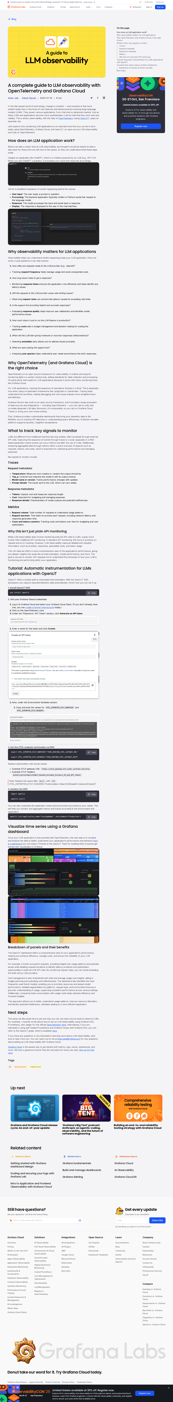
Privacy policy (145, 1227)
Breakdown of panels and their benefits (135, 68)
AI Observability (41, 1243)
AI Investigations (14, 1304)
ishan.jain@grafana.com (68, 1039)
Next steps (121, 70)
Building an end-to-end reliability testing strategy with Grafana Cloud (137, 1126)
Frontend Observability (17, 1282)
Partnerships (148, 1251)
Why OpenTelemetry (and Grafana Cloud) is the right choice (139, 39)
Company (108, 7)
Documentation (122, 1243)
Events (118, 1255)
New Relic (66, 1271)
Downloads (94, 1251)
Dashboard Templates (98, 1255)
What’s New (12, 1308)
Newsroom (147, 1255)
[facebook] (97, 98)
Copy (94, 593)
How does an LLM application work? (132, 32)
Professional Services (152, 1271)
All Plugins (66, 1247)
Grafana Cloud (35, 7)
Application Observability (18, 1263)
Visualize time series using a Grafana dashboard (137, 65)
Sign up (160, 7)
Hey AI (145, 1275)
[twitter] (91, 98)
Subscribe (157, 1220)
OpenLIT (84, 118)
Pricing (63, 7)
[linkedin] (103, 98)
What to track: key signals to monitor (132, 43)
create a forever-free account (39, 607)
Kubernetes (67, 1263)
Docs (98, 7)
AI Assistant (12, 1255)
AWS (63, 1251)
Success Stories (150, 1259)
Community (120, 1251)
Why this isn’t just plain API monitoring (134, 57)
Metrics (122, 54)
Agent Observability (16, 1259)
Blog (14, 19)
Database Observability (17, 1278)
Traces (122, 46)
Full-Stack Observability (45, 1247)
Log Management (42, 1287)
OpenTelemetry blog (56, 1025)
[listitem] (10, 1066)
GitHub (92, 1247)
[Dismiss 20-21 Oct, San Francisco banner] (161, 81)
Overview (11, 1243)
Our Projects (94, 1243)
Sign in (149, 7)
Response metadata (127, 51)
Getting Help (148, 1267)
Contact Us (147, 1263)
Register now (141, 126)
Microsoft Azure (68, 1259)
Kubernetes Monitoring (17, 1267)
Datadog (65, 1267)
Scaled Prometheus (43, 1272)
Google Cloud (68, 1255)
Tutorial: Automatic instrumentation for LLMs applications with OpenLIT (140, 61)
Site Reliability (40, 1283)
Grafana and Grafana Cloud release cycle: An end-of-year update (34, 1126)
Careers (146, 1247)
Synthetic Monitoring (16, 1286)
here (54, 1031)
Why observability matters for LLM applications (136, 35)
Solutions (50, 7)
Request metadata (126, 49)
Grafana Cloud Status (17, 1312)
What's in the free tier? (17, 1251)
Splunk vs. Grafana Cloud (154, 1324)
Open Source (75, 7)
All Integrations (68, 1243)
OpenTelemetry (65, 118)
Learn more (87, 2)
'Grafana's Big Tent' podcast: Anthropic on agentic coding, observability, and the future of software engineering (82, 1129)
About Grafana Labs (151, 1243)
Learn (88, 7)
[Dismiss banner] (168, 1388)
